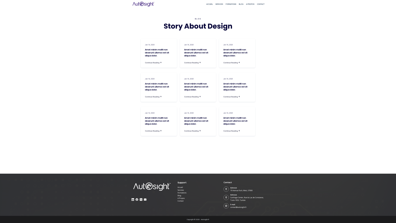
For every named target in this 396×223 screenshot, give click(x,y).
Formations (231, 4)
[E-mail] (145, 199)
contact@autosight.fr (238, 207)
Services (219, 4)
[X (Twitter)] (141, 199)
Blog (241, 4)
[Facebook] (137, 199)
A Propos (181, 198)
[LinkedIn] (132, 199)
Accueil (209, 4)
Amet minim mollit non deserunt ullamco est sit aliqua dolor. (157, 52)
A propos (250, 4)
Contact (261, 4)
